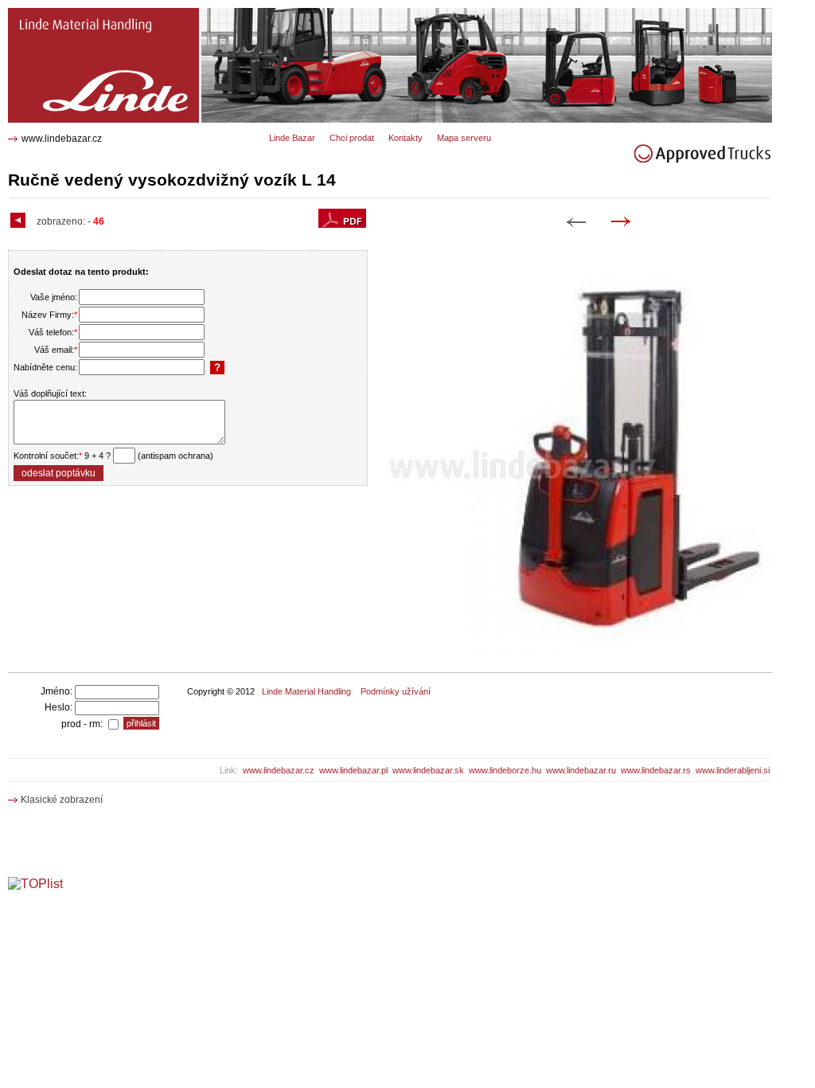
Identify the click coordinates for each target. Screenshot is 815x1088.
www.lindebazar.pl (353, 770)
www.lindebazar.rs (656, 770)
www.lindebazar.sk (428, 770)
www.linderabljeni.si (733, 770)
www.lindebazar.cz (61, 138)
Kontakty (405, 138)
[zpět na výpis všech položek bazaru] (19, 221)
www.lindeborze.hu (505, 770)
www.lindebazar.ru (581, 770)
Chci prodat (352, 138)
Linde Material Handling (306, 691)
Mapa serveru (464, 138)
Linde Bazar (292, 138)
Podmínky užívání (396, 691)
